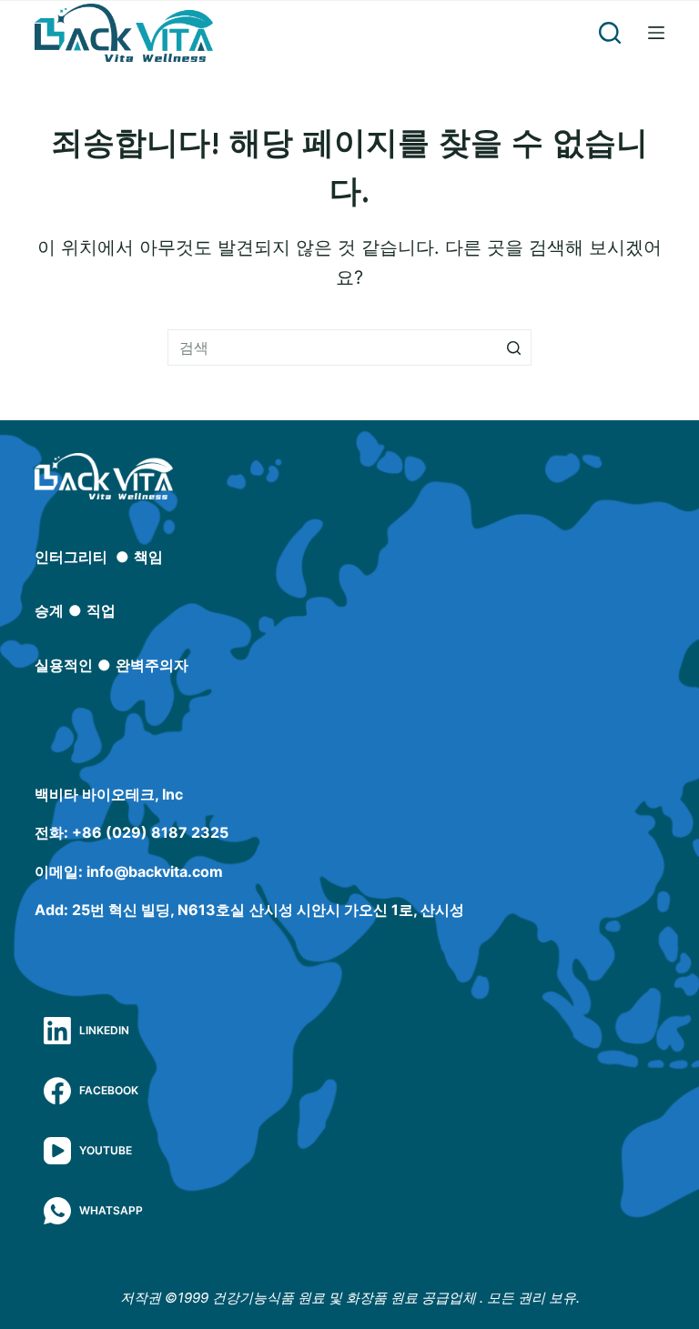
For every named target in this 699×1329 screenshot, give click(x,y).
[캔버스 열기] (656, 33)
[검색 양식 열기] (610, 33)
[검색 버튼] (513, 347)
